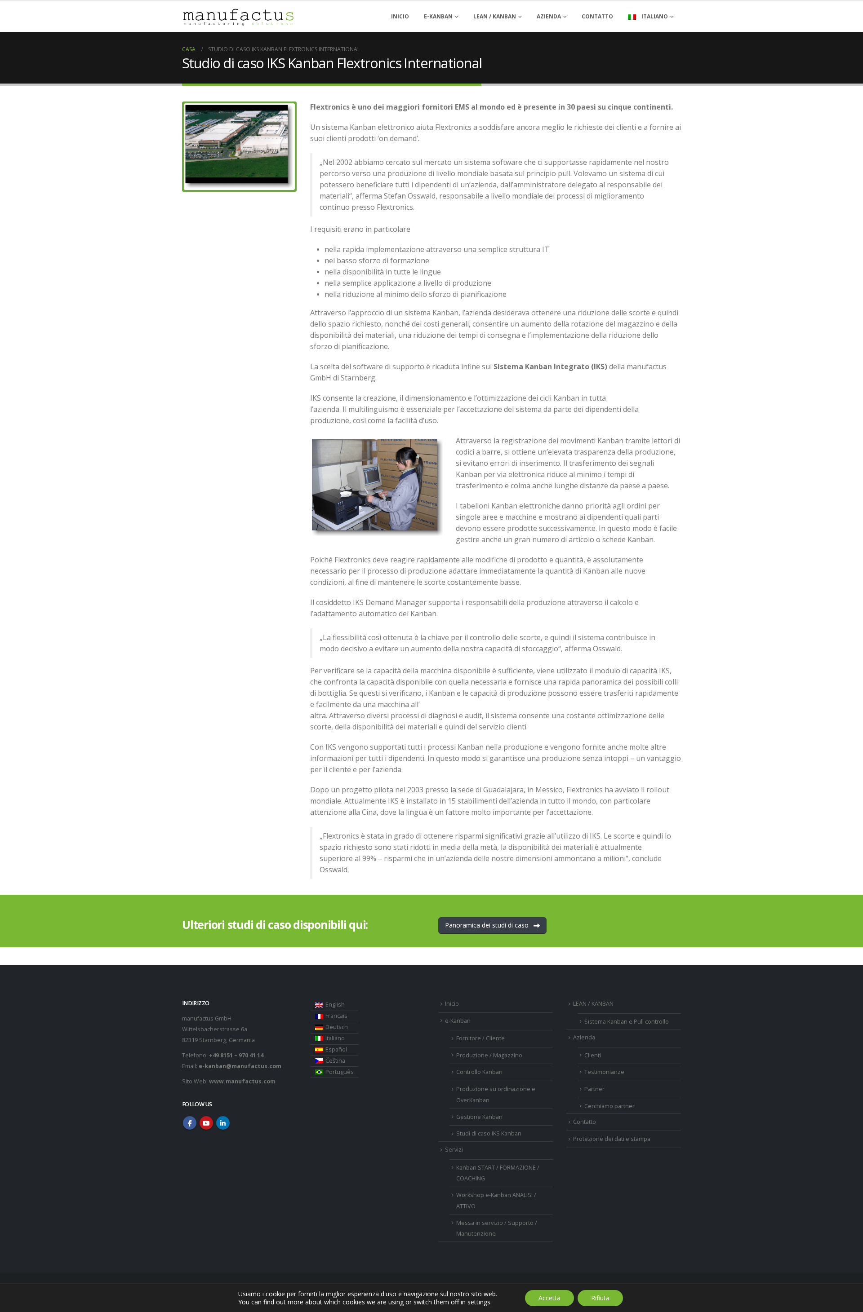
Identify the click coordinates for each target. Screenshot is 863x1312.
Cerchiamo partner (609, 1106)
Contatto (597, 16)
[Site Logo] (238, 17)
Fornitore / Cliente (480, 1038)
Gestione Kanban (479, 1117)
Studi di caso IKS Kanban (488, 1133)
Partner (594, 1089)
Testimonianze (604, 1072)
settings (478, 1302)
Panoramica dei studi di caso (487, 925)
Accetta (549, 1298)
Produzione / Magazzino (489, 1055)
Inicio (400, 16)
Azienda (549, 16)
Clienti (592, 1055)
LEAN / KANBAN (494, 16)
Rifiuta (600, 1298)
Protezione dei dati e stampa (611, 1139)
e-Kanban (438, 16)
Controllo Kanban (479, 1072)
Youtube (206, 1123)
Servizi (454, 1149)
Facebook (189, 1123)
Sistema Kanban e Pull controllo (626, 1021)
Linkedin (223, 1123)
